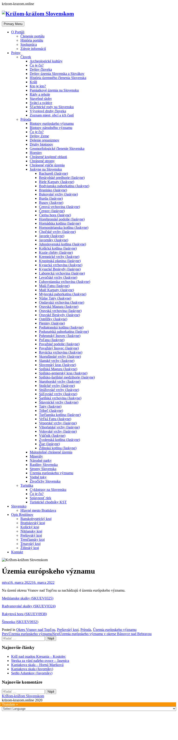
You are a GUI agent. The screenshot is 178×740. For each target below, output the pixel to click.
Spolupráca (28, 44)
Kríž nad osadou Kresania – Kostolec (38, 656)
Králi (33, 82)
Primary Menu (13, 24)
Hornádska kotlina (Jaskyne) (60, 223)
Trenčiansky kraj (32, 539)
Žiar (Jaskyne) (49, 444)
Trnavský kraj (30, 544)
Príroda (25, 119)
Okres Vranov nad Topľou (35, 630)
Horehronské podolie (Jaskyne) (62, 219)
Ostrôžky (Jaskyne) (53, 319)
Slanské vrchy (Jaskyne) (56, 361)
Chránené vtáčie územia (47, 165)
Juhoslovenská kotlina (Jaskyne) (62, 244)
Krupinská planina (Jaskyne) (60, 261)
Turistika (26, 485)
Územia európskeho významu (51, 473)
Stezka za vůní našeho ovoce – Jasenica (40, 661)
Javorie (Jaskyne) (51, 236)
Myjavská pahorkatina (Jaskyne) (62, 294)
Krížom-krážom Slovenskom (23, 696)
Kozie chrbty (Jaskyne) (56, 252)
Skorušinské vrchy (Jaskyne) (60, 356)
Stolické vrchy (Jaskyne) (57, 386)
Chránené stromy (42, 161)
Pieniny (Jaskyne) (52, 323)
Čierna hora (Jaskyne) (55, 215)
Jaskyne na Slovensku (46, 169)
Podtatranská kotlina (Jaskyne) (61, 327)
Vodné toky (38, 477)
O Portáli (17, 32)
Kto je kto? (38, 86)
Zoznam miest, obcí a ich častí (52, 115)
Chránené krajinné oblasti (48, 157)
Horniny (36, 153)
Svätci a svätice (41, 103)
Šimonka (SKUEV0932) (20, 622)
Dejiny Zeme (39, 136)
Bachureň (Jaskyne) (53, 173)
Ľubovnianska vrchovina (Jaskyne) (64, 282)
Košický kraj (29, 527)
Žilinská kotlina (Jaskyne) (57, 448)
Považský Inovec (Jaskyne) (59, 348)
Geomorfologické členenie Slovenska (57, 148)
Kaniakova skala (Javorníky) (32, 669)
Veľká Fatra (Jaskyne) (55, 419)
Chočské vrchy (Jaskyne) (57, 232)
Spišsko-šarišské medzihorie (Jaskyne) (67, 377)
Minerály (36, 456)
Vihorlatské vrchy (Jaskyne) (59, 427)
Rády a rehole (40, 94)
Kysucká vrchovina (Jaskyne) (60, 265)
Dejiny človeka (41, 69)
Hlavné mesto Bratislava (38, 510)
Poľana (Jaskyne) (51, 340)
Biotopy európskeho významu (52, 123)
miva (5, 582)
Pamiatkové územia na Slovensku (54, 90)
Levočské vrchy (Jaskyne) (58, 277)
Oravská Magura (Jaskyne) (58, 307)
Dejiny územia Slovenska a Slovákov (57, 74)
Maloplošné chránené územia (51, 452)
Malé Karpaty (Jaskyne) (56, 290)
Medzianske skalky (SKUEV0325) (27, 598)
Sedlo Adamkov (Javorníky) (31, 673)
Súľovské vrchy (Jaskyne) (58, 394)
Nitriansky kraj (31, 531)
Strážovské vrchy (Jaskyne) (59, 390)
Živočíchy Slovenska (45, 481)
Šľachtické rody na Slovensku (52, 107)
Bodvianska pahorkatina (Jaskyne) (64, 186)
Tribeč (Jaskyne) (51, 411)
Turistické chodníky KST (48, 502)
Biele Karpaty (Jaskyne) (56, 182)
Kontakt (17, 552)
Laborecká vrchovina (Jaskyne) (62, 273)
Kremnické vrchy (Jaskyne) (59, 257)
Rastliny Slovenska (44, 465)
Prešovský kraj (31, 535)
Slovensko (18, 506)
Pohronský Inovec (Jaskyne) (59, 336)
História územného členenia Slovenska (58, 78)
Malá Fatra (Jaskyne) (54, 286)
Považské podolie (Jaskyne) (59, 344)
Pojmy (16, 53)
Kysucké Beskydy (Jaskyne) (60, 269)
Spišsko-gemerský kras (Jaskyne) (63, 373)
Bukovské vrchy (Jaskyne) (58, 194)
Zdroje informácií (33, 49)
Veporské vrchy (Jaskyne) (58, 423)
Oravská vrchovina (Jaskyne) (60, 311)
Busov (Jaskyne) (51, 203)
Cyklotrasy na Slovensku (48, 490)
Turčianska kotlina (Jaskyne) (60, 415)
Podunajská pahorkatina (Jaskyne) (64, 331)
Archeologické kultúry (46, 61)
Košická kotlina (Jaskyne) (58, 248)
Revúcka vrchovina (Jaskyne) (60, 352)
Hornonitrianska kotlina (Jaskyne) (63, 227)
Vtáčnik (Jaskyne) (52, 435)
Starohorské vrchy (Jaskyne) (59, 381)
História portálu (31, 40)
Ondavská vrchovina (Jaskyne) (61, 302)
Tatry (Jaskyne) (50, 406)
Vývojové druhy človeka (48, 111)
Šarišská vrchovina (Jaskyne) (60, 398)
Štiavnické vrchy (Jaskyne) (58, 402)
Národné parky (41, 460)
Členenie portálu (32, 36)
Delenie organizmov (44, 140)
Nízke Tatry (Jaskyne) (55, 298)
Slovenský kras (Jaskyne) (57, 365)
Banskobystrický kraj (35, 519)
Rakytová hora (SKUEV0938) (24, 614)
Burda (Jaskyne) (51, 198)
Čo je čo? (37, 65)
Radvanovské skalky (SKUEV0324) (29, 606)
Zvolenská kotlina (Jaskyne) (59, 440)
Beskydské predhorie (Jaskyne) (62, 178)
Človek (25, 57)
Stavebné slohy (41, 99)
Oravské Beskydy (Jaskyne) (59, 315)
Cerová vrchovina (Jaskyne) (59, 207)
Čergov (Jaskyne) (52, 211)
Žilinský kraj (29, 548)
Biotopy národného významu (51, 128)
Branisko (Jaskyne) (53, 190)
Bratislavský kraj (32, 523)
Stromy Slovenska (43, 469)
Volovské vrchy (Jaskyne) (58, 431)
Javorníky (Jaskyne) (53, 240)
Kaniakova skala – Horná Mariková (37, 665)
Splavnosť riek (40, 498)
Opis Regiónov (22, 515)
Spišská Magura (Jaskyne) (58, 369)
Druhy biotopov (41, 144)
